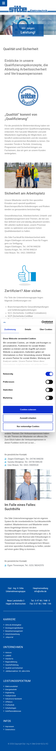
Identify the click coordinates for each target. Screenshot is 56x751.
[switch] (49, 382)
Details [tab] (28, 329)
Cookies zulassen (28, 409)
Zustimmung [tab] (10, 329)
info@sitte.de (40, 591)
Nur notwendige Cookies (28, 426)
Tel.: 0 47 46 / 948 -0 (40, 600)
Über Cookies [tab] (46, 329)
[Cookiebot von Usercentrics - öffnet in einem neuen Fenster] (41, 322)
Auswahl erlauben (28, 418)
